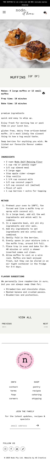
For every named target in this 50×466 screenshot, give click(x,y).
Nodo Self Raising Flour (28, 161)
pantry (36, 387)
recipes (36, 390)
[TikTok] (23, 449)
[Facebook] (11, 449)
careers (13, 398)
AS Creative (40, 458)
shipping (37, 398)
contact (13, 387)
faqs (13, 394)
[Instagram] (5, 449)
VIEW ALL (25, 317)
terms (13, 390)
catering (37, 394)
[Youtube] (17, 449)
